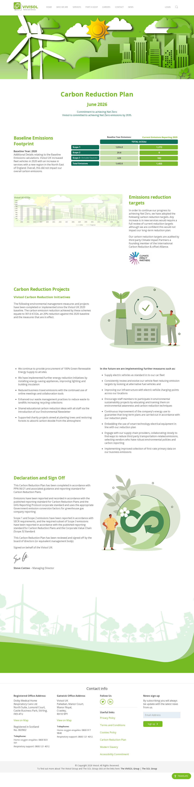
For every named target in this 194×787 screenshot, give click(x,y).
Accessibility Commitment (114, 754)
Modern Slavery (109, 747)
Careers (106, 7)
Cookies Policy (108, 732)
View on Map (21, 720)
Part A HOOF (92, 7)
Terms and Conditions (112, 725)
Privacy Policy (107, 718)
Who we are (62, 7)
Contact (119, 7)
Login (168, 7)
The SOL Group (149, 768)
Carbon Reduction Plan (113, 739)
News (131, 7)
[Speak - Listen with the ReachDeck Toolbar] (181, 776)
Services (77, 7)
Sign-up (152, 723)
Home (49, 7)
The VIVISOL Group (130, 768)
